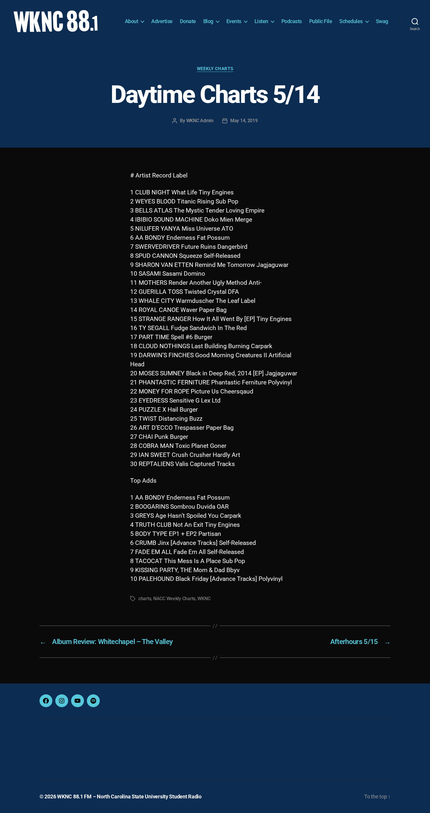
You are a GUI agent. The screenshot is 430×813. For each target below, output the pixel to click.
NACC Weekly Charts (174, 598)
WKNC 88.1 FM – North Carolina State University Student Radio (129, 796)
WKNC (203, 598)
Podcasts (291, 21)
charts (144, 598)
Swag (382, 21)
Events (233, 21)
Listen (261, 21)
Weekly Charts (215, 68)
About (131, 21)
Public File (320, 21)
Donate (188, 21)
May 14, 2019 (244, 120)
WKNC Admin (200, 120)
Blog (208, 21)
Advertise (162, 21)
